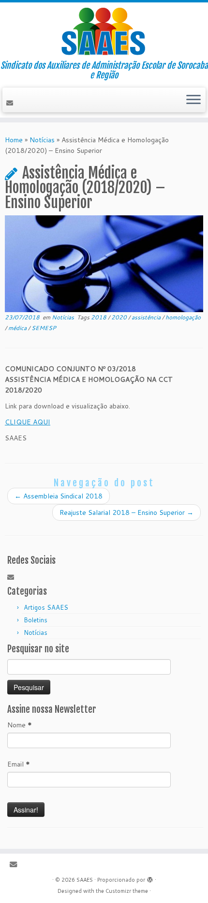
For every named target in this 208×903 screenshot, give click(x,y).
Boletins (35, 620)
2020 (119, 317)
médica (18, 328)
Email (18, 764)
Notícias (42, 140)
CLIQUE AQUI (27, 422)
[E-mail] (11, 103)
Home (14, 140)
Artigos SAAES (46, 607)
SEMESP (43, 328)
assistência (147, 317)
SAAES (84, 880)
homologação (183, 317)
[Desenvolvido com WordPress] (150, 877)
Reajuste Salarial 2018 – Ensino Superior (126, 512)
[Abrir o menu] (193, 100)
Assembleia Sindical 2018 (59, 496)
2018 (99, 317)
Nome (19, 725)
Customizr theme (126, 891)
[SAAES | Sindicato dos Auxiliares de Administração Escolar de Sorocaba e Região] (104, 31)
